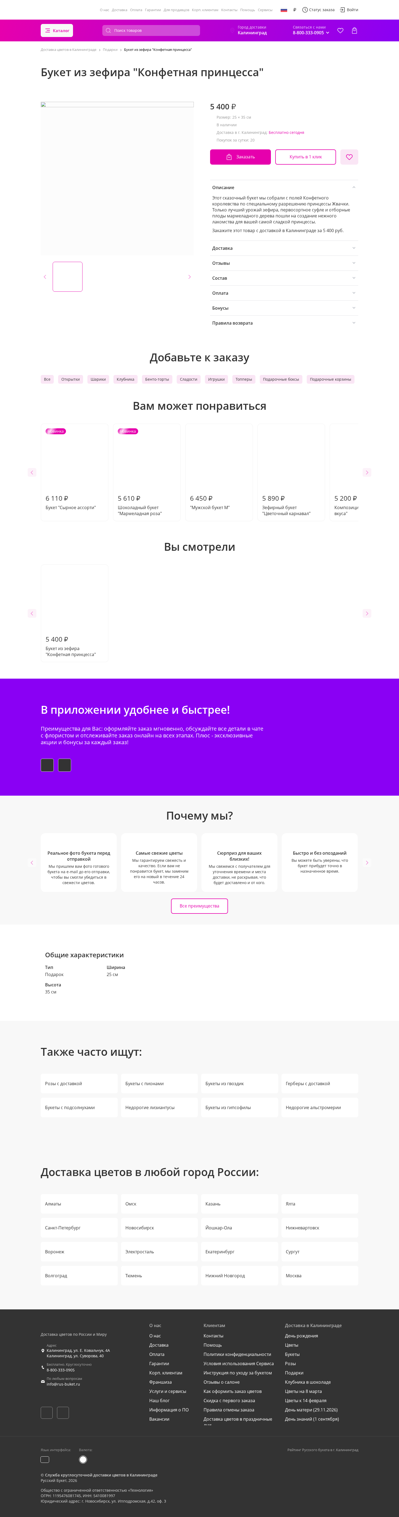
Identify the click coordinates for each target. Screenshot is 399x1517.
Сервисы (265, 9)
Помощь (247, 9)
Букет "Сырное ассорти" (71, 469)
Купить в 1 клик (306, 157)
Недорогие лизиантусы (150, 1107)
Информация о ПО (169, 1410)
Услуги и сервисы (167, 1391)
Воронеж (54, 1252)
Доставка (119, 9)
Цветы (291, 1345)
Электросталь (139, 1252)
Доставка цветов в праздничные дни (238, 1422)
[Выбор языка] (284, 10)
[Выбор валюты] (295, 10)
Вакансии (159, 1419)
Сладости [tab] (188, 379)
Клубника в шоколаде (308, 1382)
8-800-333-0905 (61, 1370)
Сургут (292, 1252)
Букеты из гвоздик (224, 1084)
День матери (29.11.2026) (311, 1410)
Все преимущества (199, 906)
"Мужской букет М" (210, 502)
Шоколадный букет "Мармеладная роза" (140, 472)
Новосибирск (139, 1228)
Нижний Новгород (225, 1276)
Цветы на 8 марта (303, 1391)
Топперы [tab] (244, 379)
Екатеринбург (220, 1252)
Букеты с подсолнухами (70, 1107)
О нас (104, 9)
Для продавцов (176, 9)
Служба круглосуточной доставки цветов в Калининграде (101, 1475)
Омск (130, 1204)
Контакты (229, 9)
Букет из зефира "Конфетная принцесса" (71, 646)
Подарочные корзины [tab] (330, 379)
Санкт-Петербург (63, 1228)
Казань (212, 1204)
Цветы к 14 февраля (306, 1401)
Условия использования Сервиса (239, 1364)
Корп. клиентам (205, 9)
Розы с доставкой (63, 1084)
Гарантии (153, 9)
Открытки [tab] (70, 379)
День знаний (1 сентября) (312, 1419)
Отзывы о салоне (222, 1382)
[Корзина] (354, 30)
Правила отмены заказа (229, 1410)
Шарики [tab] (98, 379)
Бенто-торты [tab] (157, 379)
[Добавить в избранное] (349, 157)
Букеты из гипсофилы (228, 1107)
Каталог (61, 30)
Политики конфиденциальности (237, 1354)
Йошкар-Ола (218, 1228)
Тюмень (133, 1276)
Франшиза (160, 1382)
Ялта (290, 1204)
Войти (352, 9)
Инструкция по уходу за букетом (238, 1373)
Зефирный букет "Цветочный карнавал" (286, 505)
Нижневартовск (302, 1228)
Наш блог (159, 1401)
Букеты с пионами (144, 1084)
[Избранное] (340, 30)
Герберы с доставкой (308, 1084)
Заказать (245, 157)
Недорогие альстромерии (313, 1107)
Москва (294, 1276)
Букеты (292, 1354)
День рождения (301, 1336)
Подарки (294, 1373)
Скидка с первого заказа (229, 1401)
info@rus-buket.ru (63, 1384)
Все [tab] (47, 379)
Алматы (53, 1204)
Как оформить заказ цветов (233, 1391)
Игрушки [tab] (216, 379)
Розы (290, 1364)
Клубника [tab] (125, 379)
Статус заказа (322, 9)
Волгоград (56, 1276)
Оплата (136, 9)
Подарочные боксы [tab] (281, 379)
